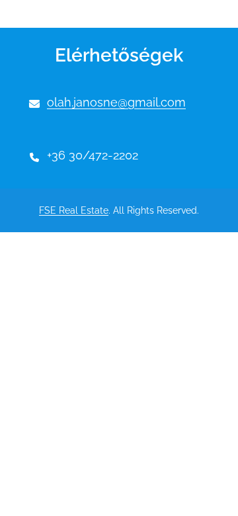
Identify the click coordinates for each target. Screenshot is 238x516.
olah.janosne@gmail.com (116, 102)
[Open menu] (47, 14)
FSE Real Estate (73, 210)
